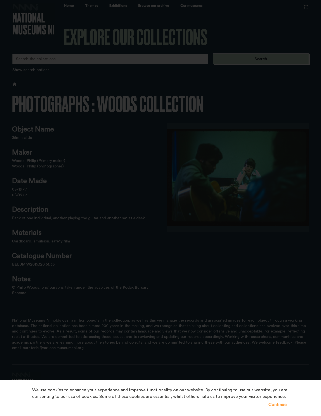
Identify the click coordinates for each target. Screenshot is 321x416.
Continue (277, 404)
